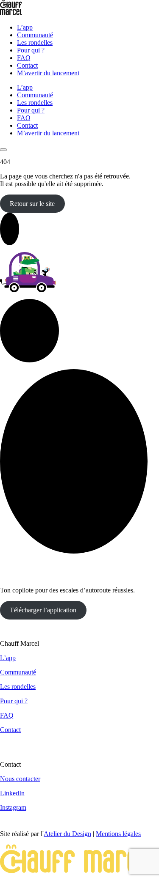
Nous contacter (20, 778)
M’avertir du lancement (48, 73)
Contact (27, 65)
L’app (25, 27)
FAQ (24, 57)
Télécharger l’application (43, 610)
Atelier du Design (67, 833)
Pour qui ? (31, 50)
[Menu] (3, 149)
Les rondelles (35, 42)
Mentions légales (118, 833)
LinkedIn (12, 793)
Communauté (35, 34)
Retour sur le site (32, 203)
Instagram (13, 807)
